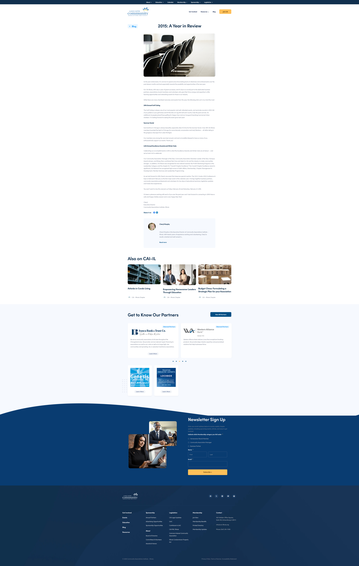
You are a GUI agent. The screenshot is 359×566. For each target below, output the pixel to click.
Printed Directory (198, 525)
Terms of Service (216, 559)
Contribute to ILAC (175, 525)
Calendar (170, 2)
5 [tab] (185, 361)
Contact (219, 512)
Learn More (206, 354)
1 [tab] (173, 361)
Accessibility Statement (229, 559)
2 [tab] (176, 361)
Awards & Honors (151, 543)
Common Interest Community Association (178, 534)
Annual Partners (151, 517)
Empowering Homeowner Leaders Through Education (179, 291)
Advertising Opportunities (154, 521)
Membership (181, 2)
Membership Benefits (199, 521)
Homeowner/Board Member (199, 439)
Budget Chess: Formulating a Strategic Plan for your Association (214, 290)
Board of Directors (151, 536)
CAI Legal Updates (175, 517)
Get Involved (193, 12)
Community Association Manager (201, 442)
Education (158, 2)
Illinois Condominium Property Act (178, 540)
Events (124, 517)
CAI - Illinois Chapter (138, 297)
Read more (163, 242)
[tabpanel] (153, 340)
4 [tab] (182, 361)
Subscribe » (207, 472)
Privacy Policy (206, 559)
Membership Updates (200, 529)
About (148, 2)
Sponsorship (195, 2)
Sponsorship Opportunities (154, 525)
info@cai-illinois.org (222, 525)
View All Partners (220, 314)
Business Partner (195, 446)
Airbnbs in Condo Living (139, 288)
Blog (214, 12)
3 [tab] (179, 361)
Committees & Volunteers (154, 539)
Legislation (207, 2)
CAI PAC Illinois (174, 529)
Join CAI (225, 12)
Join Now (195, 517)
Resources (204, 12)
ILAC (170, 521)
